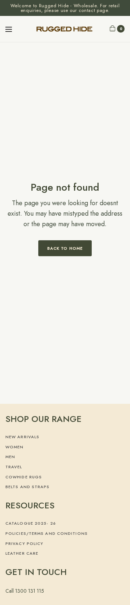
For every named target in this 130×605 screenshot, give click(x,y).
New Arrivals (22, 437)
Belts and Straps (27, 487)
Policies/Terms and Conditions (46, 533)
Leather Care (21, 553)
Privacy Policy (24, 543)
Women (14, 447)
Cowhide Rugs (23, 477)
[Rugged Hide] (65, 29)
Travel (13, 467)
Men (10, 457)
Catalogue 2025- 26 (30, 523)
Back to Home (65, 248)
